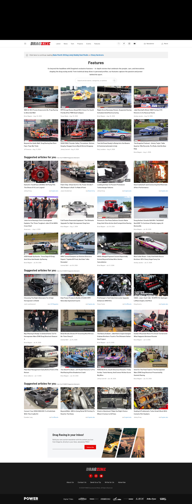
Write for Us (109, 482)
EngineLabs (54, 191)
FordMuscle (128, 304)
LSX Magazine (54, 304)
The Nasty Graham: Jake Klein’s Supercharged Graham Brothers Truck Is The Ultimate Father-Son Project (114, 336)
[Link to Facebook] (124, 43)
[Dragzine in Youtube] (101, 476)
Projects (80, 44)
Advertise (122, 482)
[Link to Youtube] (134, 43)
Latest (58, 44)
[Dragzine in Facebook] (91, 476)
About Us (70, 482)
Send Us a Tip (95, 482)
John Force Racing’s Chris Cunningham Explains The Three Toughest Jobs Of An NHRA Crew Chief (41, 223)
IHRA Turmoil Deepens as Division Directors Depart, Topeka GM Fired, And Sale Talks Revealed (76, 259)
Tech (72, 44)
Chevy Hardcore (97, 55)
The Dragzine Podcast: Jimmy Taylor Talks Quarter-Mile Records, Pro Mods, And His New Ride (150, 146)
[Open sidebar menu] (25, 43)
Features (97, 44)
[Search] (114, 80)
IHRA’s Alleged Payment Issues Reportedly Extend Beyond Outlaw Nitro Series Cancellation (112, 259)
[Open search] (119, 43)
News (66, 44)
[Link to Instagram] (129, 43)
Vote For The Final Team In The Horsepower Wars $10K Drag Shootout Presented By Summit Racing (149, 372)
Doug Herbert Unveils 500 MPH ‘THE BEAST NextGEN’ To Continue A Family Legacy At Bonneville (149, 223)
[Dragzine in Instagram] (96, 476)
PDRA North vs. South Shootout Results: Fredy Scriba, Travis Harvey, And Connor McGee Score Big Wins (114, 372)
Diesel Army (91, 191)
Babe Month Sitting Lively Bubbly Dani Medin (70, 55)
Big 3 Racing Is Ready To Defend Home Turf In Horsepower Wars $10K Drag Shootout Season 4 (40, 336)
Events (88, 44)
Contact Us (82, 482)
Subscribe (90, 447)
